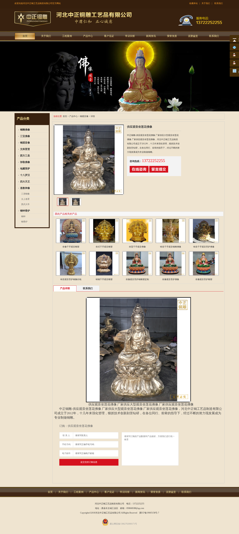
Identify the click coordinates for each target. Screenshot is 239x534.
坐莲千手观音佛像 (137, 247)
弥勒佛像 (25, 162)
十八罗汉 (25, 175)
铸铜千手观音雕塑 (104, 279)
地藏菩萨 (25, 168)
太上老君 (25, 199)
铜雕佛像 (25, 129)
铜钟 (23, 216)
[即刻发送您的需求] (139, 171)
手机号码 (66, 444)
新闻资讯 (151, 36)
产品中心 (88, 36)
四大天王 (25, 181)
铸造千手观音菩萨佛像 (203, 247)
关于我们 (206, 3)
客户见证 (109, 36)
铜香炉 (24, 221)
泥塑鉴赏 (193, 36)
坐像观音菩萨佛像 (170, 279)
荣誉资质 (172, 36)
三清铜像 (25, 194)
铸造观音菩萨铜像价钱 (70, 279)
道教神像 (25, 188)
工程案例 (67, 36)
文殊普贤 (25, 149)
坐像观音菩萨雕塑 (203, 279)
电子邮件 (66, 453)
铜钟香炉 (25, 210)
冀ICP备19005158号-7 (149, 513)
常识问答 (130, 36)
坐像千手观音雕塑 (70, 247)
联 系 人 (66, 435)
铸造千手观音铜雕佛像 (170, 247)
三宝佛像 (25, 136)
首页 (25, 36)
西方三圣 (25, 155)
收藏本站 (193, 3)
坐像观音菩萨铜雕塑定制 (137, 279)
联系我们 (218, 3)
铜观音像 (25, 142)
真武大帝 (25, 204)
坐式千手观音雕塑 (104, 247)
